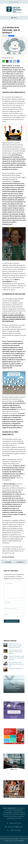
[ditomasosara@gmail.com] (14, 827)
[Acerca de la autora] (14, 823)
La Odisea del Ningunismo (16, 668)
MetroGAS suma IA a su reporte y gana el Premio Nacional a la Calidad (15, 645)
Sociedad (11, 35)
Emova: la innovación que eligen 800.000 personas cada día (15, 651)
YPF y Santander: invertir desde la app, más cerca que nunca (16, 664)
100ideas (21, 841)
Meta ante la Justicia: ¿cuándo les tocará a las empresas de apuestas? (16, 657)
